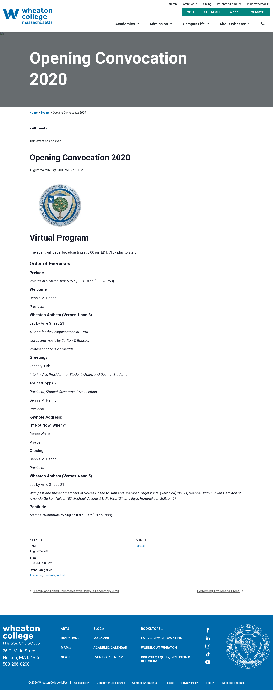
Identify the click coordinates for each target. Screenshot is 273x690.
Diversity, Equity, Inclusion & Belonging (165, 659)
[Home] (33, 15)
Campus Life (194, 24)
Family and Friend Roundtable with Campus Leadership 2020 (76, 591)
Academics (125, 24)
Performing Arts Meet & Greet (218, 591)
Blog (97, 629)
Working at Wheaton (159, 648)
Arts (65, 629)
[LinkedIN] (207, 638)
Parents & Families (229, 4)
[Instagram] (207, 646)
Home (34, 112)
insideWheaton (257, 4)
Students (49, 575)
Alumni (173, 4)
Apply (234, 12)
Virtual (60, 575)
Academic (36, 575)
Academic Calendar (110, 648)
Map (64, 648)
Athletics (188, 4)
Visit (190, 12)
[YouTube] (207, 662)
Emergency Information (161, 638)
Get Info (210, 12)
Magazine (101, 638)
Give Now (255, 12)
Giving (207, 4)
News (65, 657)
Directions (70, 638)
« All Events (38, 128)
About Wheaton (233, 24)
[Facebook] (207, 630)
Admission (159, 24)
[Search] (263, 23)
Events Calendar (108, 657)
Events (45, 112)
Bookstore (150, 629)
